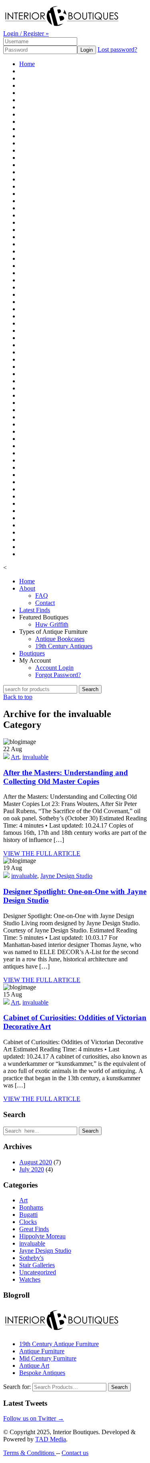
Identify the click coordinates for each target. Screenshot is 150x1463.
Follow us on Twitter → (33, 1418)
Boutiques (32, 653)
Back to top (17, 696)
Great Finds (34, 1229)
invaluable (35, 757)
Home (27, 63)
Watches (29, 1279)
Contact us (75, 1452)
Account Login (54, 667)
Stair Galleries (37, 1265)
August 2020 (35, 1162)
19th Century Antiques (63, 646)
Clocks (28, 1221)
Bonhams (31, 1207)
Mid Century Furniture (47, 1358)
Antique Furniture (41, 1351)
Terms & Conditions (29, 1452)
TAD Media (50, 1439)
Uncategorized (37, 1272)
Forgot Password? (58, 674)
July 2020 (31, 1169)
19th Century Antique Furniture (59, 1343)
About (27, 588)
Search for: (17, 1386)
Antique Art (34, 1365)
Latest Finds (34, 610)
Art (15, 757)
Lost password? (117, 49)
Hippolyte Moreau (42, 1236)
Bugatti (28, 1214)
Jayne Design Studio (66, 875)
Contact (45, 602)
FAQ (41, 595)
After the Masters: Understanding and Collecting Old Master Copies (65, 777)
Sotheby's (31, 1257)
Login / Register (26, 33)
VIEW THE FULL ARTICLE (41, 853)
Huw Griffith (51, 624)
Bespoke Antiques (42, 1372)
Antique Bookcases (59, 638)
